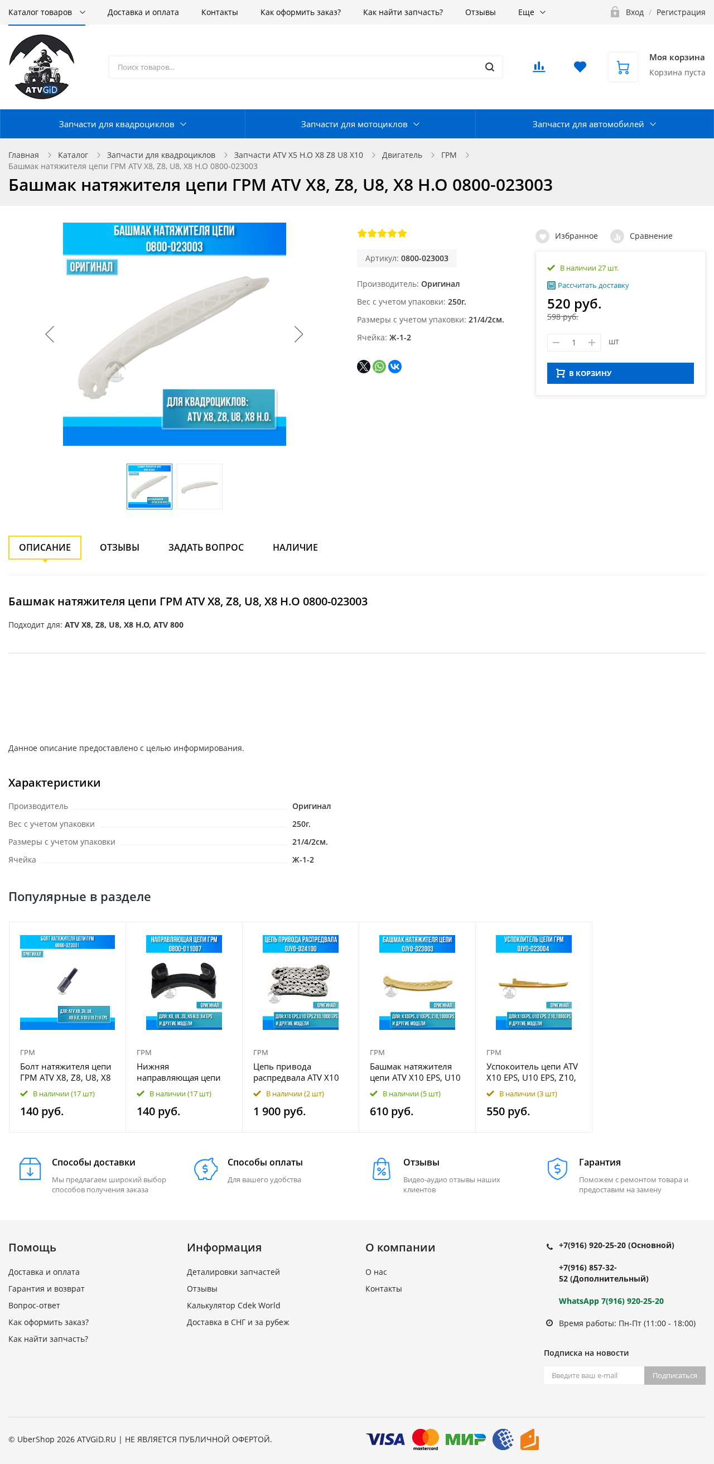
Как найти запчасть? (403, 12)
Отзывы (480, 12)
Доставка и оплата (143, 12)
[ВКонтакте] (395, 366)
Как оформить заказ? (300, 12)
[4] (392, 233)
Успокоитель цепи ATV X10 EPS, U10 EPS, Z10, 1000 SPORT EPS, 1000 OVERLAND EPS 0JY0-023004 (532, 1072)
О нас (376, 1271)
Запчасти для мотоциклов (354, 123)
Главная (23, 155)
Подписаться (675, 1375)
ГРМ (449, 155)
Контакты (219, 12)
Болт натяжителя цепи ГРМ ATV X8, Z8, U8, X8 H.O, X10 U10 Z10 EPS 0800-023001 (66, 1072)
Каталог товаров (41, 12)
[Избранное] (90, 936)
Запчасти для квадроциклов (117, 123)
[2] (372, 233)
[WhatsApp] (379, 366)
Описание (45, 547)
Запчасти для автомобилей (588, 123)
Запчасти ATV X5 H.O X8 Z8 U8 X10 (298, 155)
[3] (382, 233)
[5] (402, 233)
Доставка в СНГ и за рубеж (238, 1322)
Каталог (73, 155)
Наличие (295, 547)
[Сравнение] (111, 936)
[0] (539, 70)
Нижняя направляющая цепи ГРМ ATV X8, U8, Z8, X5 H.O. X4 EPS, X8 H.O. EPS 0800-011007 (183, 1072)
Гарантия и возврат (46, 1288)
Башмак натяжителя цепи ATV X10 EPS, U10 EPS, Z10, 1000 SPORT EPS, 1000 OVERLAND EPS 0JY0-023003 (415, 1072)
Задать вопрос (206, 547)
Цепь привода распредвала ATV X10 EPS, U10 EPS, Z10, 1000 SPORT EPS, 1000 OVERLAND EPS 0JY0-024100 (300, 1072)
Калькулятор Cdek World (234, 1305)
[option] (67, 1027)
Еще (526, 12)
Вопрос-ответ (34, 1305)
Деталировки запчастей (233, 1271)
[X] (363, 366)
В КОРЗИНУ (590, 373)
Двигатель (402, 155)
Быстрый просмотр (67, 982)
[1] (362, 233)
